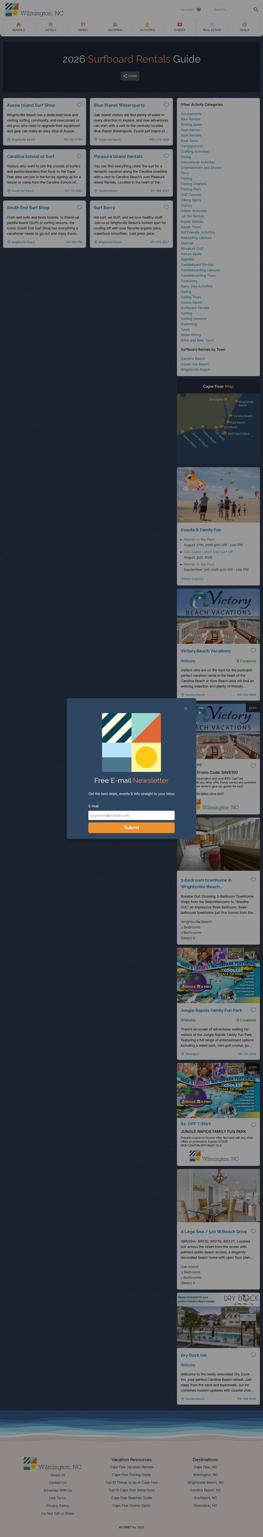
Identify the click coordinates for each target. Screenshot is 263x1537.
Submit (131, 827)
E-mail (93, 806)
